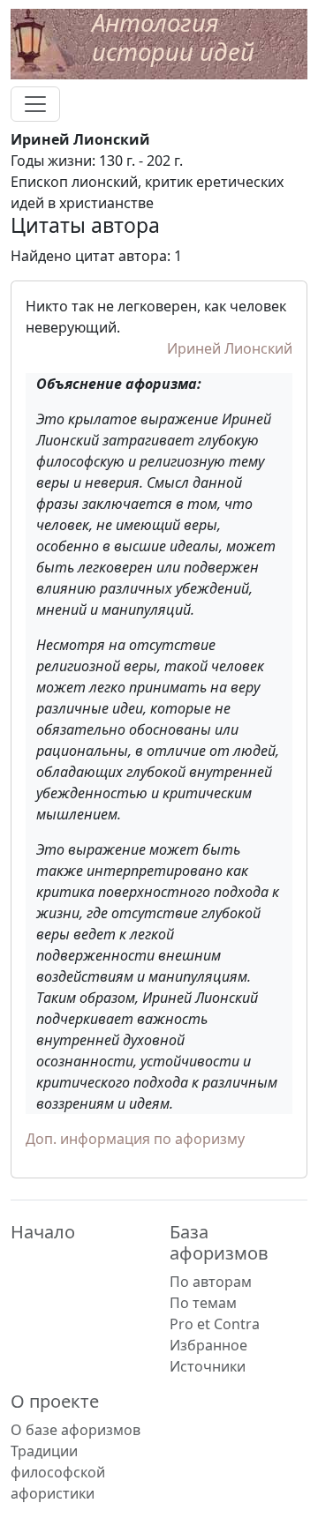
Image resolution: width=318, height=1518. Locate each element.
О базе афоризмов (75, 1429)
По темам (203, 1302)
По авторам (211, 1281)
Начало (43, 1232)
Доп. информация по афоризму (135, 1138)
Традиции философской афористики (58, 1472)
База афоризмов (219, 1242)
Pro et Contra (215, 1324)
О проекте (55, 1401)
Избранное (208, 1345)
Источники (208, 1366)
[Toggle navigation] (35, 104)
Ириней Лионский (229, 348)
